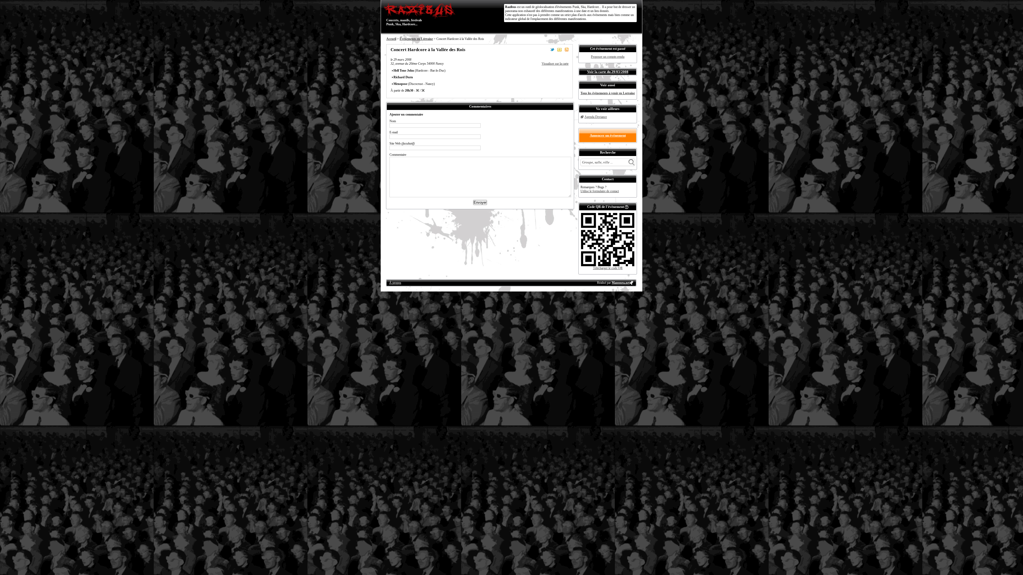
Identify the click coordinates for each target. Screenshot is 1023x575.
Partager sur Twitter (552, 49)
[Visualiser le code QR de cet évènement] (607, 265)
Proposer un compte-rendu (607, 57)
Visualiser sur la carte (555, 63)
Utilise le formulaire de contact (599, 191)
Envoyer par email (559, 49)
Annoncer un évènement (608, 135)
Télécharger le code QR (608, 268)
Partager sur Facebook (545, 49)
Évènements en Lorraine (416, 39)
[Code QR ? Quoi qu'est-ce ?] (626, 207)
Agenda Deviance (595, 117)
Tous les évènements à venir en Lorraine (607, 93)
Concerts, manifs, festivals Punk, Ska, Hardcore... (404, 14)
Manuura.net (621, 283)
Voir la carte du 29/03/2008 (607, 72)
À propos (395, 283)
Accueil (391, 39)
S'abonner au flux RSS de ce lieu (567, 49)
